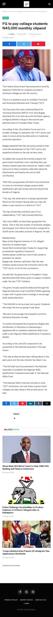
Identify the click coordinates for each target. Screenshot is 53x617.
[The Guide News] (26, 4)
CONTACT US (40, 600)
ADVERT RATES (26, 600)
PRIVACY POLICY (11, 600)
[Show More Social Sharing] (48, 44)
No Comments (36, 34)
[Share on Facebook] (9, 44)
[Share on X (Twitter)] (24, 44)
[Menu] (4, 4)
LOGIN (26, 603)
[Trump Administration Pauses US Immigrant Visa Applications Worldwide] (26, 534)
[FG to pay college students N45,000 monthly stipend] (26, 65)
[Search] (49, 4)
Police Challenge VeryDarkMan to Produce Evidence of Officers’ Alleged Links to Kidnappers (22, 510)
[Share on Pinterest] (38, 44)
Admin (12, 34)
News (5, 18)
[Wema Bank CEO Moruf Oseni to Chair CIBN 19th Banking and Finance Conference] (26, 449)
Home (4, 11)
